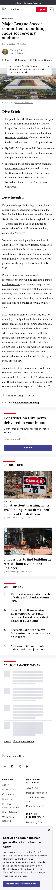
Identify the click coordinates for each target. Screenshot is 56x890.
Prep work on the (35, 346)
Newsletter (7, 799)
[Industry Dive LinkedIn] (4, 766)
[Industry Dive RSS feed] (27, 766)
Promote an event (35, 805)
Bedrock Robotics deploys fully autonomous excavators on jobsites (30, 633)
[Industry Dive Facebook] (12, 766)
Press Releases (10, 812)
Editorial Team (9, 789)
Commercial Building (27, 402)
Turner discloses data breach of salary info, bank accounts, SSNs (30, 597)
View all (7, 741)
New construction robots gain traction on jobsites (28, 647)
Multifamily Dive (34, 822)
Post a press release (23, 741)
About (5, 784)
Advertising (32, 787)
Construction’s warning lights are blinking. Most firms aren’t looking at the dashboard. (27, 509)
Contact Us (8, 794)
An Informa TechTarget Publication (28, 3)
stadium (49, 346)
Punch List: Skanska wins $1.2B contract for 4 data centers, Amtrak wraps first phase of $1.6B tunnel (29, 615)
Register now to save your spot (21, 883)
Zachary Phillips (17, 50)
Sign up (41, 9)
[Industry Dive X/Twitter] (19, 766)
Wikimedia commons (24, 102)
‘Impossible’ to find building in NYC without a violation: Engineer (27, 563)
